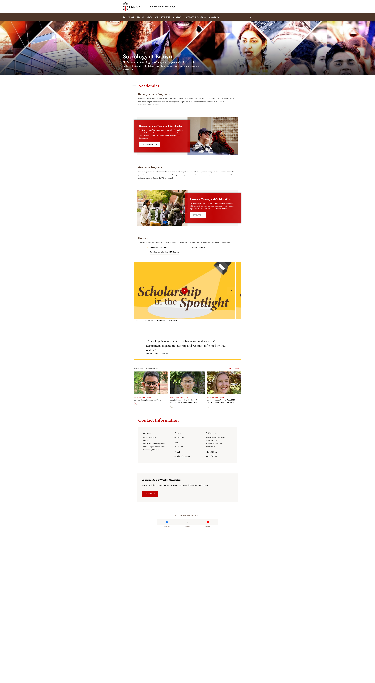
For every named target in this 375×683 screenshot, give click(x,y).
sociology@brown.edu (182, 456)
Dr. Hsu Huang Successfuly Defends (148, 400)
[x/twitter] (187, 522)
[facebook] (167, 522)
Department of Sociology (162, 6)
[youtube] (208, 522)
